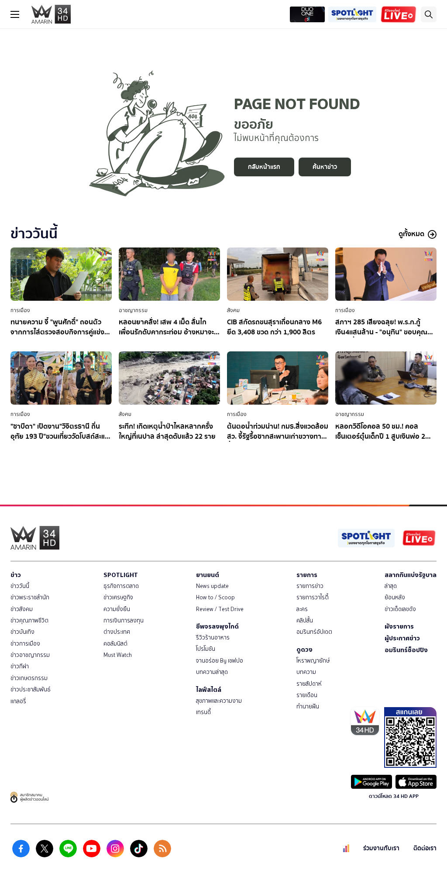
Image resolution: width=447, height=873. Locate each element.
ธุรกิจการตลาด (121, 586)
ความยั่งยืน (116, 609)
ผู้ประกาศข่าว (402, 638)
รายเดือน (306, 695)
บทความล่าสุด (212, 672)
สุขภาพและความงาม (219, 701)
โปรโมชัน (205, 649)
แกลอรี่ (18, 701)
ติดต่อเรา (425, 848)
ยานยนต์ (207, 575)
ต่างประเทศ (116, 632)
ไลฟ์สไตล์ (208, 689)
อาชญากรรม (133, 310)
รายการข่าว (309, 586)
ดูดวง (304, 649)
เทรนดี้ (203, 712)
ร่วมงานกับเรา (381, 848)
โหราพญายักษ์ (313, 660)
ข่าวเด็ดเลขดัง (400, 609)
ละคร (302, 609)
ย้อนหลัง (395, 597)
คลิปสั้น (304, 620)
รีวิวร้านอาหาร (213, 637)
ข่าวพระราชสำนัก (29, 597)
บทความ (306, 672)
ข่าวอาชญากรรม (30, 655)
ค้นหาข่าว (325, 167)
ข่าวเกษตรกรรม (29, 678)
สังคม (233, 310)
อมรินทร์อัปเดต (314, 632)
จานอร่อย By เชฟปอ (219, 660)
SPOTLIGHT (120, 575)
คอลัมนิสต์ (115, 643)
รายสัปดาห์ (309, 684)
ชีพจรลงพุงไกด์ (217, 626)
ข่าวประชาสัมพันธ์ (30, 689)
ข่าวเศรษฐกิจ (118, 597)
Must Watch (117, 655)
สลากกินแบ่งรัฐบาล (411, 575)
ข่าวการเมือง (25, 643)
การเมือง (20, 310)
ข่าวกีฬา (19, 666)
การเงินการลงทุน (123, 620)
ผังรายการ (399, 626)
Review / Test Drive (220, 609)
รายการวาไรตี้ (312, 597)
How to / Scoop (215, 597)
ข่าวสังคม (21, 609)
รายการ (306, 575)
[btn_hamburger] (15, 14)
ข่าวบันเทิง (22, 632)
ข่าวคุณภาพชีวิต (29, 620)
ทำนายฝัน (307, 706)
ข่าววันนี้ (19, 586)
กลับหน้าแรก (264, 167)
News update (212, 586)
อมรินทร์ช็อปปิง (406, 650)
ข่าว (15, 575)
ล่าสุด (391, 586)
